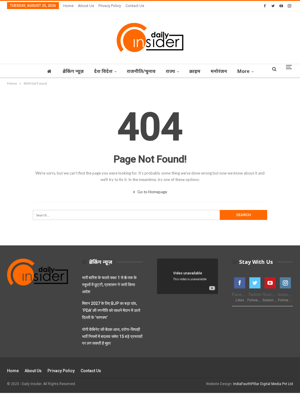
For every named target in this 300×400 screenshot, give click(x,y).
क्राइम (194, 71)
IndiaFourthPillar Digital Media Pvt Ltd (263, 384)
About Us (86, 6)
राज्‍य (170, 71)
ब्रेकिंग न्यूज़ (73, 71)
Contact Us (134, 6)
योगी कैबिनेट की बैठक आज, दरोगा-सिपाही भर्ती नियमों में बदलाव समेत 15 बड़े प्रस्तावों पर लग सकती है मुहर (112, 336)
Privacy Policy (109, 6)
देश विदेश (103, 71)
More (243, 71)
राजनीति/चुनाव (141, 71)
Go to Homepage (152, 191)
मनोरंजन (219, 71)
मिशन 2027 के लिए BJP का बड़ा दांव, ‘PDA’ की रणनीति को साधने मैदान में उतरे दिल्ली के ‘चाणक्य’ (111, 310)
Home (68, 6)
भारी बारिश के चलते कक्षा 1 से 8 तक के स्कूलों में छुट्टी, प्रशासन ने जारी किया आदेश (109, 284)
